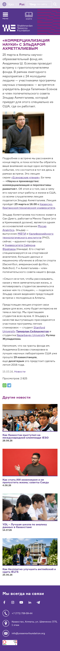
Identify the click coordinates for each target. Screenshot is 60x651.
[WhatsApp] (4, 385)
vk (12, 602)
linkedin (30, 602)
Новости (20, 371)
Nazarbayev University (31, 335)
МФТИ (22, 233)
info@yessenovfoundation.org (28, 633)
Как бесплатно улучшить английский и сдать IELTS (29, 570)
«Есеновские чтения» (25, 177)
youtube (21, 602)
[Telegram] (9, 385)
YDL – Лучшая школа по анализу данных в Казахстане (24, 525)
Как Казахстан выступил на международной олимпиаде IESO (25, 436)
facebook (4, 602)
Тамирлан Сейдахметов (32, 331)
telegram (38, 602)
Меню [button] (5, 19)
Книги (29, 19)
